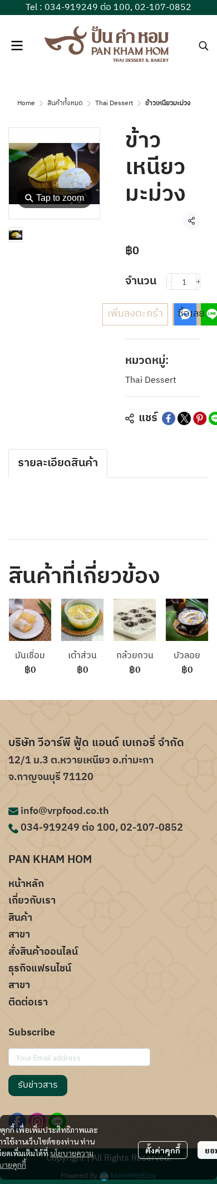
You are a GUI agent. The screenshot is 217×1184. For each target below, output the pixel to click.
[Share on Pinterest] (199, 418)
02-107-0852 (163, 7)
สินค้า (20, 918)
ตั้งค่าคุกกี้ (162, 1150)
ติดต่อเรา (28, 1002)
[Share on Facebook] (168, 418)
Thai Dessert (114, 103)
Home (26, 103)
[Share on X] (184, 418)
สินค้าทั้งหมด (65, 103)
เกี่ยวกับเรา (32, 900)
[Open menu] (17, 45)
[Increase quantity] (198, 281)
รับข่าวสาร (38, 1085)
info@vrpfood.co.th (65, 811)
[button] (203, 45)
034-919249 (71, 7)
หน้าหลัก (26, 884)
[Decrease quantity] (169, 281)
